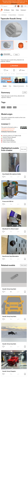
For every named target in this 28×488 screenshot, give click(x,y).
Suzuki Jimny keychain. (9, 316)
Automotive (21, 14)
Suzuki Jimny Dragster (9, 371)
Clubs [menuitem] (17, 10)
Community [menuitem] (24, 10)
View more (23, 149)
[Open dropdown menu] (25, 18)
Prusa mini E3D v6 (7, 201)
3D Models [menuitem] (6, 10)
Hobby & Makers (12, 14)
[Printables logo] (1, 10)
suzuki (3, 107)
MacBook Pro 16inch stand (10, 229)
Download (15, 65)
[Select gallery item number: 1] (12, 225)
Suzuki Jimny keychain (9, 289)
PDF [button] (25, 92)
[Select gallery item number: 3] (15, 225)
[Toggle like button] (3, 177)
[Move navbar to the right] (26, 10)
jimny (14, 107)
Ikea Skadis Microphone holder (11, 174)
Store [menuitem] (12, 10)
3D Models (4, 14)
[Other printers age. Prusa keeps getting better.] (14, 79)
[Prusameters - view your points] (18, 6)
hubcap (9, 107)
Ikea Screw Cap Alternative (10, 256)
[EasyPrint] (15, 6)
